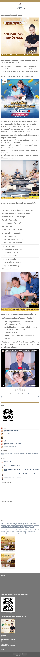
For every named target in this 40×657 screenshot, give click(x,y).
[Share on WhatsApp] (15, 390)
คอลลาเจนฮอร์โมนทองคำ (23, 453)
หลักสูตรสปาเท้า (20, 7)
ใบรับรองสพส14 (32, 532)
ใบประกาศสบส (28, 532)
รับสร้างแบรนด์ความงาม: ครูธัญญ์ (24, 526)
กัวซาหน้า (8, 523)
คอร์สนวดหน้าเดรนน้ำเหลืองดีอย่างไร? (10, 446)
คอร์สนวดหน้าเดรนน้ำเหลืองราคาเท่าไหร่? (10, 436)
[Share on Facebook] (17, 390)
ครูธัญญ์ (11, 523)
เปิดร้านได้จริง (3, 531)
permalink (28, 393)
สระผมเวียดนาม (27, 528)
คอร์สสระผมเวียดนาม (33, 523)
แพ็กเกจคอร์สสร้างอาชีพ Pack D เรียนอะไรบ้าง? (11, 430)
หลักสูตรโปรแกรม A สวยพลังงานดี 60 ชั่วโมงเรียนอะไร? (13, 443)
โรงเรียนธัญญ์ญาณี (15, 532)
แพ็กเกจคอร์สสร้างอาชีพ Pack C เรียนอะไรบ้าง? (11, 427)
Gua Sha (2, 523)
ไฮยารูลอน (2, 455)
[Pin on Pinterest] (22, 390)
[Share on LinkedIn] (24, 390)
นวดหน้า (22, 524)
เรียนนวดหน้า (13, 531)
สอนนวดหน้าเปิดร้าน (16, 529)
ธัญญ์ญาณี (8, 524)
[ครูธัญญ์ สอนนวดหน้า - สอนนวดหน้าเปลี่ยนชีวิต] (20, 4)
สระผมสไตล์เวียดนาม (21, 528)
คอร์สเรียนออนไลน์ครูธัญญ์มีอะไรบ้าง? (10, 433)
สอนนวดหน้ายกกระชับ (10, 529)
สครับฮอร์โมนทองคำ (31, 453)
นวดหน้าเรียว (9, 526)
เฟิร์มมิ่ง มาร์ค (36, 453)
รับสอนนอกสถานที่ (31, 526)
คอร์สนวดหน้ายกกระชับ (21, 523)
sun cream (7, 453)
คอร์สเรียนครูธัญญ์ (3, 524)
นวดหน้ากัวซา (25, 524)
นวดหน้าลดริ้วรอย (36, 524)
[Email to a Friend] (21, 390)
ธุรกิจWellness (13, 524)
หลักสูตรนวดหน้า (22, 529)
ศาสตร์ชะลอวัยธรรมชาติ (4, 528)
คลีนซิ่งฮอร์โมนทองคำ (16, 453)
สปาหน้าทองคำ (10, 528)
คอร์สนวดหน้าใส (27, 523)
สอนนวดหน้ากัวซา (3, 529)
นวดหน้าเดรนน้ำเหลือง (4, 526)
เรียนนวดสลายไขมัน (8, 531)
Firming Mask (3, 453)
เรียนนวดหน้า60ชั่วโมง (19, 531)
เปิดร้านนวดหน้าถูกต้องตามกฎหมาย (30, 529)
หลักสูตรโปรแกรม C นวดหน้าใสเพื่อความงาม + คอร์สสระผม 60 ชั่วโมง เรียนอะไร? (17, 440)
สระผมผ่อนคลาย (15, 528)
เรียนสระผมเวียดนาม (9, 532)
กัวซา (5, 523)
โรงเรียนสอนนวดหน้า (22, 532)
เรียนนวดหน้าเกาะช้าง (32, 531)
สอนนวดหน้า (31, 528)
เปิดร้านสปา (37, 529)
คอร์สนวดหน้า (15, 523)
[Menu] (1, 4)
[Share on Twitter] (19, 390)
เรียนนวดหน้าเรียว (3, 532)
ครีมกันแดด (11, 453)
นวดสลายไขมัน (18, 524)
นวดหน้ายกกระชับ (30, 524)
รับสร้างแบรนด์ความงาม (15, 526)
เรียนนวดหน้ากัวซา (25, 531)
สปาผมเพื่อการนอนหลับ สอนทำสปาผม (31, 396)
